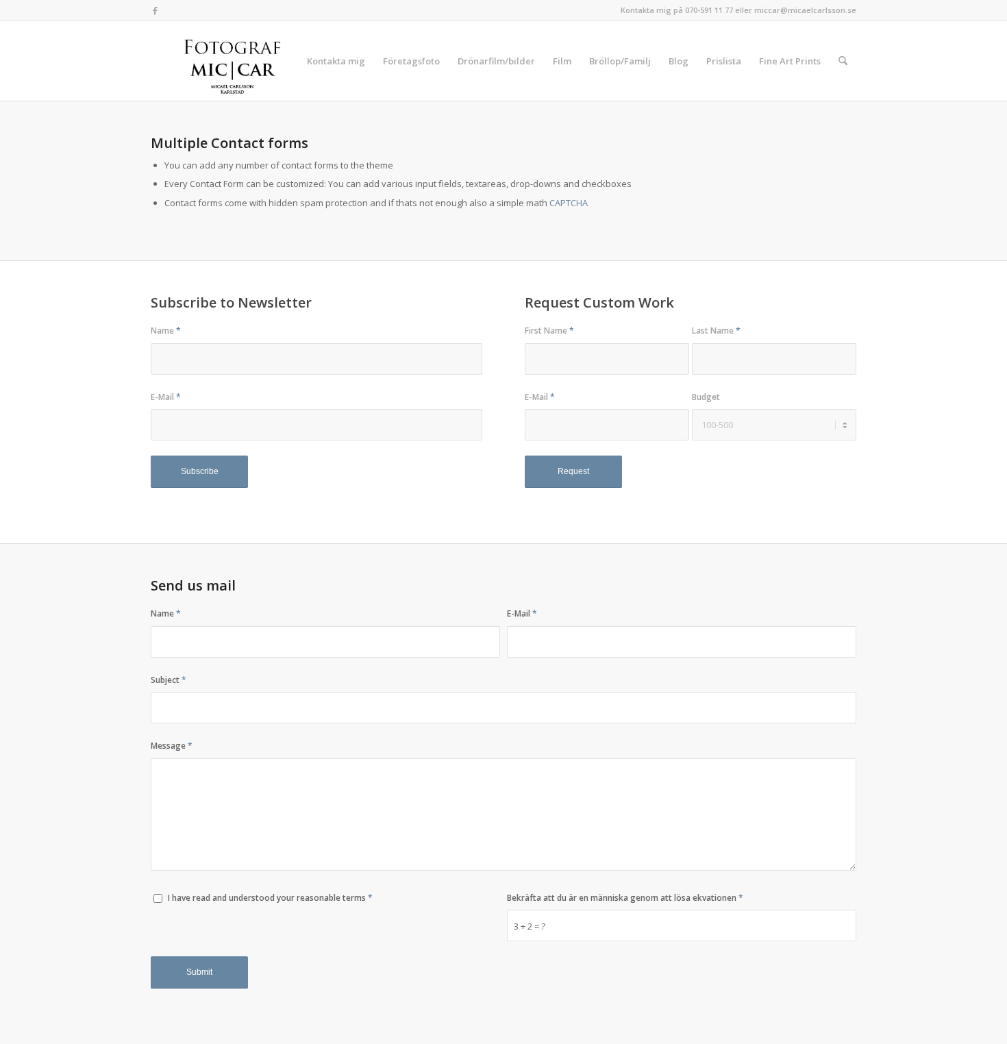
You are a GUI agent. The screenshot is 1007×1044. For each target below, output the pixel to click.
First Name (549, 330)
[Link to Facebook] (155, 10)
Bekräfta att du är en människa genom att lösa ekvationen (625, 898)
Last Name (716, 330)
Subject (168, 680)
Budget (706, 397)
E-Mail (166, 397)
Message (171, 745)
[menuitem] (336, 61)
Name (166, 330)
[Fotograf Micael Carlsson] (237, 61)
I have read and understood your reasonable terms (270, 898)
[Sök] (843, 61)
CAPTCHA (568, 203)
